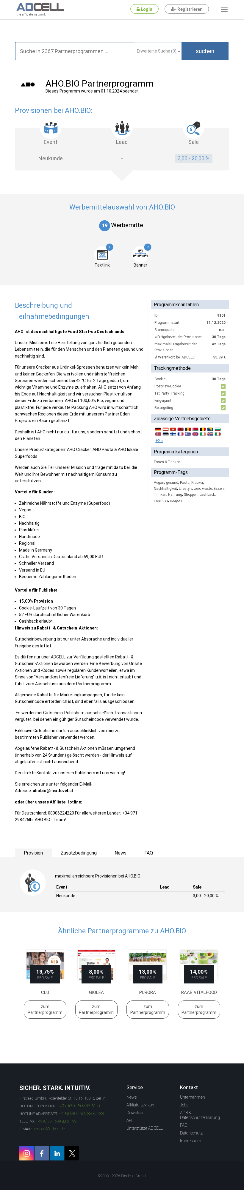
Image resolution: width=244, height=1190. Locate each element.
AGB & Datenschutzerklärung (200, 1115)
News (131, 1097)
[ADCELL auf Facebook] (42, 1153)
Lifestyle (185, 489)
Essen (219, 489)
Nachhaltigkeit (165, 489)
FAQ (183, 1125)
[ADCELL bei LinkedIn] (57, 1153)
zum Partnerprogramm (45, 1009)
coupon (176, 500)
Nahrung (175, 494)
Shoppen (191, 494)
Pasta (185, 483)
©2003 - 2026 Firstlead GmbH (122, 1176)
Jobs (184, 1105)
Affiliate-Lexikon (140, 1105)
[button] (205, 51)
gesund (172, 483)
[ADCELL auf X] (72, 1153)
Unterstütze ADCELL (144, 1128)
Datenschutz (191, 1133)
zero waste (203, 489)
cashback (207, 494)
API (129, 1120)
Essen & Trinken (167, 462)
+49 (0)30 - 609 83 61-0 (78, 1105)
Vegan (159, 483)
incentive (161, 500)
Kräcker (197, 483)
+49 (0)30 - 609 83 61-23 (81, 1113)
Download (135, 1112)
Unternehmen (192, 1097)
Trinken (160, 494)
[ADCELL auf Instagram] (26, 1153)
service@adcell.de (49, 1128)
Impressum (190, 1140)
